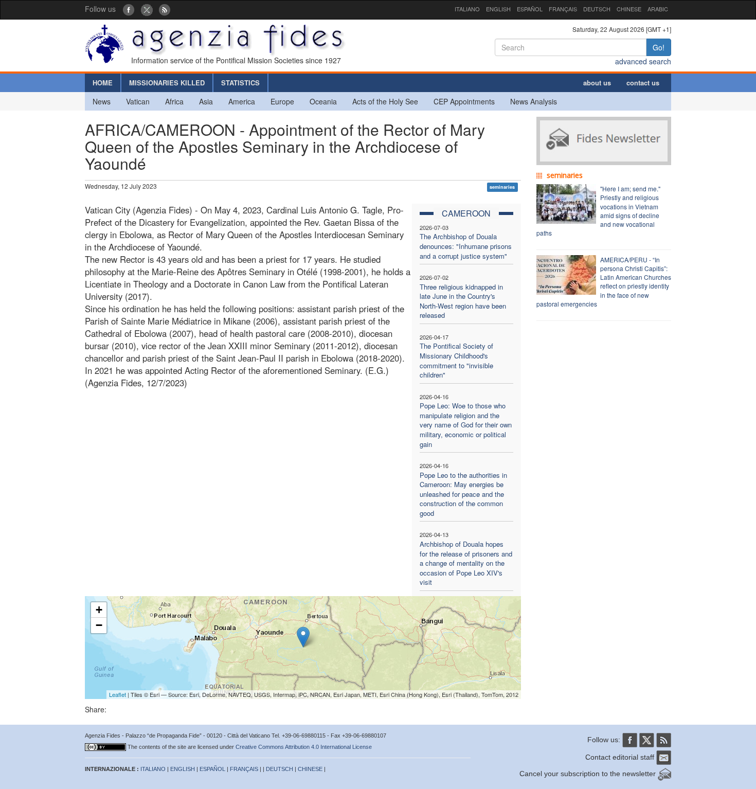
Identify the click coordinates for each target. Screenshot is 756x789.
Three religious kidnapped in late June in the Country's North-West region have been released (463, 301)
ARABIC (657, 9)
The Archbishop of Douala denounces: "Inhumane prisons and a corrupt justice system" (466, 245)
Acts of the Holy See (385, 101)
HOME (103, 82)
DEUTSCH (596, 9)
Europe (282, 101)
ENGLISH (498, 9)
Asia (206, 101)
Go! (658, 47)
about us (597, 82)
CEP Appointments (464, 101)
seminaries (502, 187)
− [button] (99, 625)
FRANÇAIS (563, 9)
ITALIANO (467, 9)
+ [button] (99, 609)
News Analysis (533, 101)
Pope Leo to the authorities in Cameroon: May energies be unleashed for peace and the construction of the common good (463, 494)
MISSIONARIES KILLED (167, 82)
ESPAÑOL (530, 9)
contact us (642, 82)
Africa (174, 101)
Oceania (323, 101)
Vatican (138, 101)
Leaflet (117, 694)
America (241, 101)
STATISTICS (240, 82)
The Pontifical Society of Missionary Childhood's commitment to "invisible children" (456, 360)
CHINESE (629, 9)
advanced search (643, 61)
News (102, 101)
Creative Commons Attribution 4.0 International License (304, 747)
